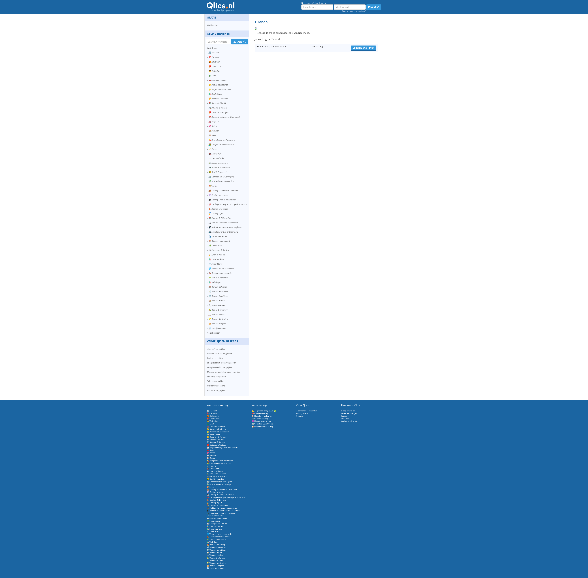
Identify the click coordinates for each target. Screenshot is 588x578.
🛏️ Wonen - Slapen (216, 314)
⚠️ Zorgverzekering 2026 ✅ (264, 410)
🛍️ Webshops (214, 282)
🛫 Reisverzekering (260, 418)
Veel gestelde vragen (350, 421)
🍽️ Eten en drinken (216, 158)
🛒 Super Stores (215, 263)
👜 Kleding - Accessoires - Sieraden (223, 190)
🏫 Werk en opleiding (217, 286)
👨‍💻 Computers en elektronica (221, 144)
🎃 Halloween (214, 61)
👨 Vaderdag (214, 71)
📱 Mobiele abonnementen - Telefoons (225, 227)
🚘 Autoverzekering (260, 413)
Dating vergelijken (215, 358)
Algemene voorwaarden (306, 410)
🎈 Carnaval (213, 57)
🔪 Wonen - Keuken (216, 305)
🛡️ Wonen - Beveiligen (218, 296)
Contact (299, 416)
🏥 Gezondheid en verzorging (221, 176)
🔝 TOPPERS (213, 52)
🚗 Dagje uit (213, 121)
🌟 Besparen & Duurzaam (219, 89)
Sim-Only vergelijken (216, 376)
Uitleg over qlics (348, 410)
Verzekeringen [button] (213, 332)
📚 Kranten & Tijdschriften (219, 218)
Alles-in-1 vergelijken (216, 349)
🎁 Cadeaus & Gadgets (218, 112)
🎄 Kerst (212, 75)
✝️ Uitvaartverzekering (261, 421)
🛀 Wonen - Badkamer (218, 291)
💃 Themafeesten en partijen (220, 273)
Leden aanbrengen (349, 413)
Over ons (345, 418)
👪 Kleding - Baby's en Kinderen (222, 199)
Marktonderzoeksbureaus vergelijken (224, 372)
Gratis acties (212, 25)
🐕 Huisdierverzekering (262, 416)
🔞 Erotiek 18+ (214, 153)
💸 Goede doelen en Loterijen (221, 181)
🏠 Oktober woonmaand (219, 241)
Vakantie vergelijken (216, 390)
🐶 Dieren (212, 135)
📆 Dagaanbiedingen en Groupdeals (224, 117)
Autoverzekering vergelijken (219, 353)
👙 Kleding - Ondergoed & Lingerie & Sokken (227, 204)
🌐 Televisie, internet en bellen (221, 268)
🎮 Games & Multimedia (219, 167)
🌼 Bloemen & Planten (218, 98)
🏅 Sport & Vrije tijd (216, 254)
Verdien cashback (363, 47)
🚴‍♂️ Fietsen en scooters (218, 163)
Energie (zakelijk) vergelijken (219, 367)
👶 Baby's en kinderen (218, 84)
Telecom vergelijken (216, 381)
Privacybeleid (302, 413)
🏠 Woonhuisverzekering (262, 426)
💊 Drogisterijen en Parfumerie (221, 140)
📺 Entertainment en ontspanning (223, 231)
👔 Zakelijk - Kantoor (217, 328)
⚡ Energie (213, 149)
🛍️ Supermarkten (216, 259)
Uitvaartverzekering (216, 385)
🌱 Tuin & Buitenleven (218, 277)
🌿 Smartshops (215, 245)
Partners (345, 416)
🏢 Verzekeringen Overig (262, 423)
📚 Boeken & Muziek (217, 103)
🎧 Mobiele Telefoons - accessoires (223, 222)
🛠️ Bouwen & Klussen (218, 107)
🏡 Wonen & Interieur (217, 309)
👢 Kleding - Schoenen (218, 208)
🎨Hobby (212, 185)
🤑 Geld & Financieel (217, 172)
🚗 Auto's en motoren (217, 80)
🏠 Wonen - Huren (216, 300)
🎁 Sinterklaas (214, 66)
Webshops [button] (212, 48)
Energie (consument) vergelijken (221, 362)
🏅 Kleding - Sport (216, 213)
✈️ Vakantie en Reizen (217, 236)
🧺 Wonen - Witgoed (217, 323)
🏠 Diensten (213, 130)
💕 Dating (212, 126)
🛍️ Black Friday (215, 94)
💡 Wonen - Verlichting (218, 319)
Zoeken (238, 41)
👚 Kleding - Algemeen (218, 195)
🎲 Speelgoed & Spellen (218, 250)
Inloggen (373, 6)
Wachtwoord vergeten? (354, 11)
